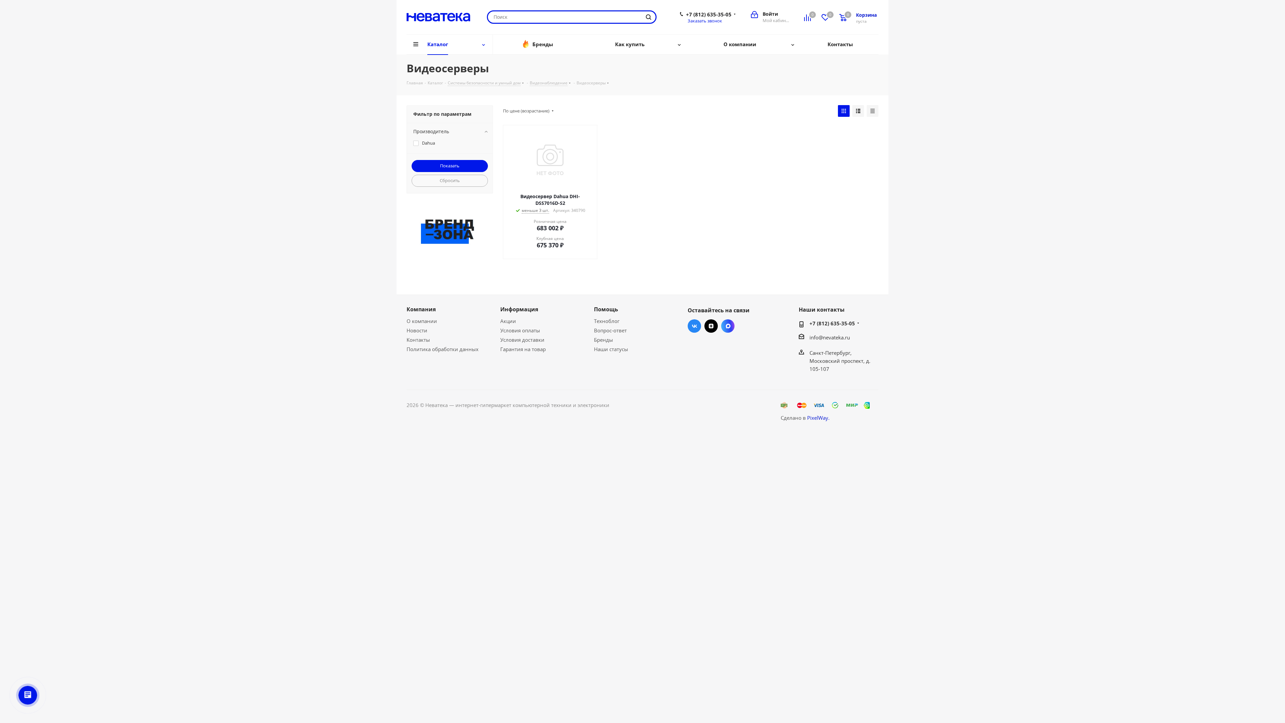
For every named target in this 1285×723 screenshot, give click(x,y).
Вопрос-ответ (610, 330)
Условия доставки (522, 339)
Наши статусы (611, 349)
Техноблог (606, 321)
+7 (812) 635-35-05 (709, 14)
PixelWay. (818, 417)
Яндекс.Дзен (711, 326)
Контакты (418, 339)
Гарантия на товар (523, 349)
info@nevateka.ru (829, 337)
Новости (417, 330)
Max (728, 326)
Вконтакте (694, 326)
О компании (422, 321)
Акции (508, 321)
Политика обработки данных (443, 349)
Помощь (606, 309)
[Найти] (648, 17)
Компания (421, 309)
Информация (519, 309)
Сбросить (450, 180)
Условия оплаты (520, 330)
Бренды (603, 339)
